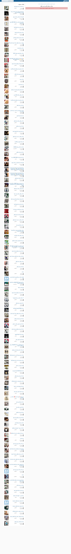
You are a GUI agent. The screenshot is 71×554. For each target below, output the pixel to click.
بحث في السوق (10, 0)
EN (0, 0)
